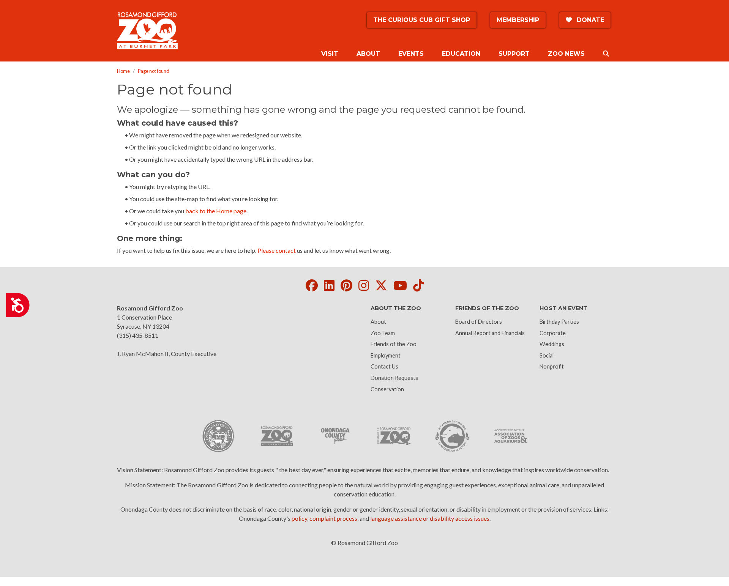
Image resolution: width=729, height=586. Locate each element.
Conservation (387, 389)
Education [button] (461, 53)
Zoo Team (383, 333)
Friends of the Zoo (394, 344)
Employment (386, 355)
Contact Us (384, 366)
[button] (606, 53)
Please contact (276, 250)
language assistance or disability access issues (429, 518)
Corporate (553, 333)
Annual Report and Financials (490, 333)
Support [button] (514, 53)
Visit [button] (329, 53)
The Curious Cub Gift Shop (421, 20)
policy (299, 518)
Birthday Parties (559, 321)
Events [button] (411, 53)
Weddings (552, 344)
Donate (589, 20)
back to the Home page (215, 210)
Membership (518, 20)
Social (547, 355)
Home (123, 71)
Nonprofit (552, 366)
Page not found (153, 71)
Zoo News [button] (566, 53)
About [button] (368, 53)
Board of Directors (478, 321)
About (378, 321)
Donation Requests (394, 378)
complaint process (333, 518)
